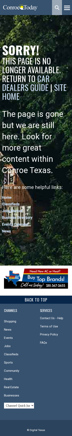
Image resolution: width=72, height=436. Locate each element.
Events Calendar (15, 224)
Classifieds (11, 204)
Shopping (10, 321)
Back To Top (36, 300)
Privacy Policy (49, 334)
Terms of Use (49, 326)
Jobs (7, 346)
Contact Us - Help (51, 318)
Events (8, 338)
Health (8, 379)
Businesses (11, 395)
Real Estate (11, 387)
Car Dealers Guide (26, 82)
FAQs (43, 342)
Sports (8, 362)
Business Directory (17, 217)
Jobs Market (12, 211)
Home (7, 197)
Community (11, 371)
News (6, 231)
